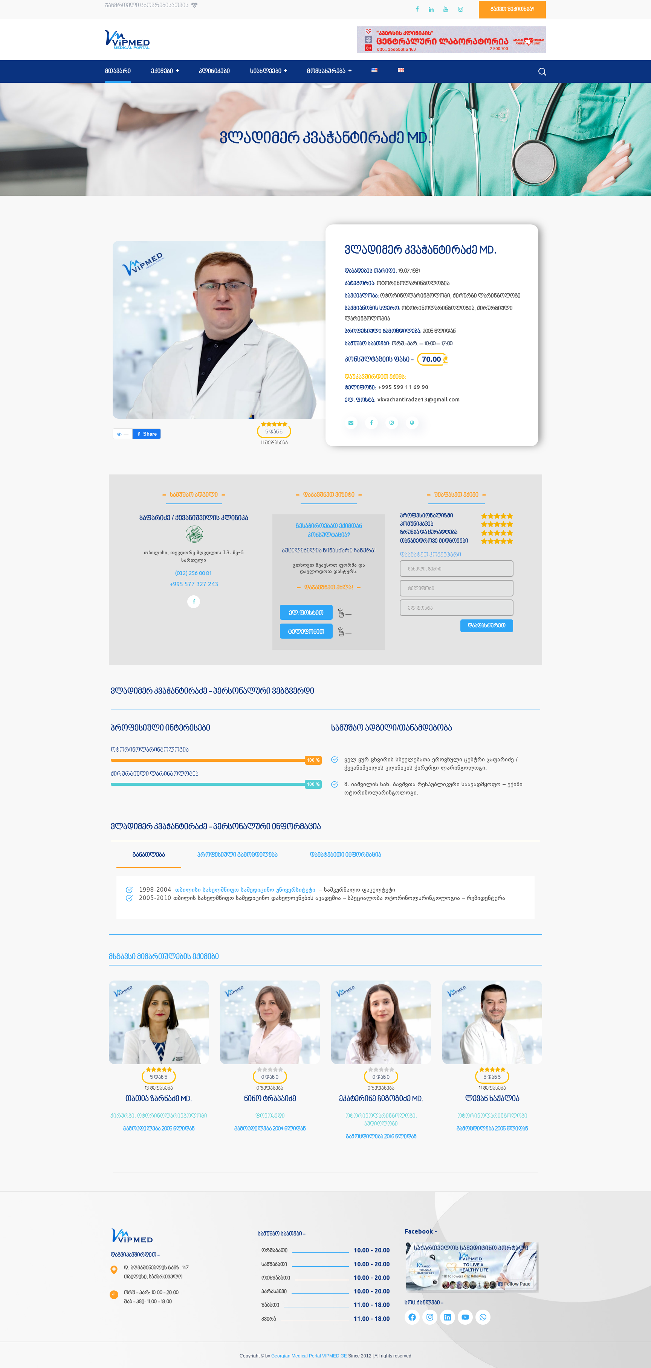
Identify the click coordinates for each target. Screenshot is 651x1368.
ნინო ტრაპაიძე (270, 1099)
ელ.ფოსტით (306, 613)
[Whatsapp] (483, 1317)
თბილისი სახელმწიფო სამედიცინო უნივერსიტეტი (245, 889)
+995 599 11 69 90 (403, 387)
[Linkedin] (447, 1317)
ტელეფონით (306, 632)
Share (150, 434)
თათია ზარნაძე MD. (158, 1099)
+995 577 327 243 (194, 584)
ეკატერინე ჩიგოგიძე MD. (381, 1099)
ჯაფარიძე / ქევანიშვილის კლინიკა (193, 518)
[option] (158, 1065)
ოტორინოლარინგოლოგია (413, 284)
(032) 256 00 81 (193, 573)
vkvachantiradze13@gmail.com (418, 399)
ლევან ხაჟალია (492, 1099)
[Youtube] (465, 1317)
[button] (512, 9)
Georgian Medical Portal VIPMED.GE (309, 1356)
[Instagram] (429, 1317)
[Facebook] (412, 1317)
